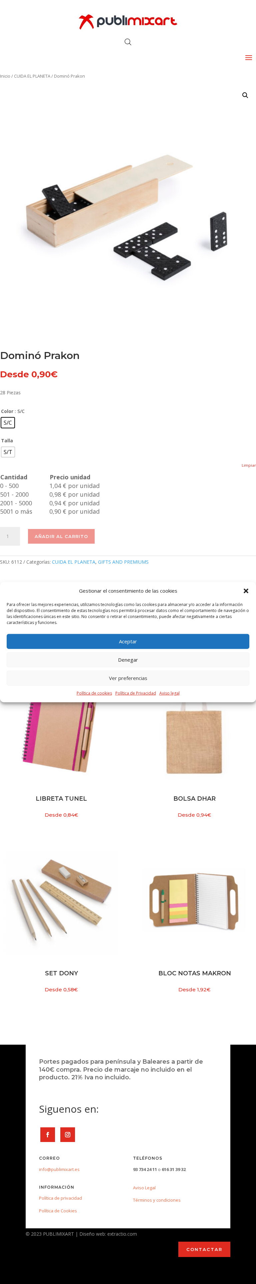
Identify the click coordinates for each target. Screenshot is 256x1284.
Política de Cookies (58, 1211)
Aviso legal (169, 693)
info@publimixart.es (59, 1169)
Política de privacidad (60, 1198)
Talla (7, 440)
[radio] (7, 423)
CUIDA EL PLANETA (32, 76)
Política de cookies (94, 693)
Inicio (5, 76)
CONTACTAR (204, 1249)
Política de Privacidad (135, 693)
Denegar (128, 659)
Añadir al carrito (61, 536)
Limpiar (249, 465)
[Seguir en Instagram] (67, 1134)
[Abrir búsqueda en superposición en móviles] (128, 42)
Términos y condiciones (157, 1200)
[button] (246, 591)
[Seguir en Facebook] (47, 1134)
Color (7, 411)
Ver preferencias (128, 678)
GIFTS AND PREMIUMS (123, 562)
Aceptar (128, 641)
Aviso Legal (144, 1188)
